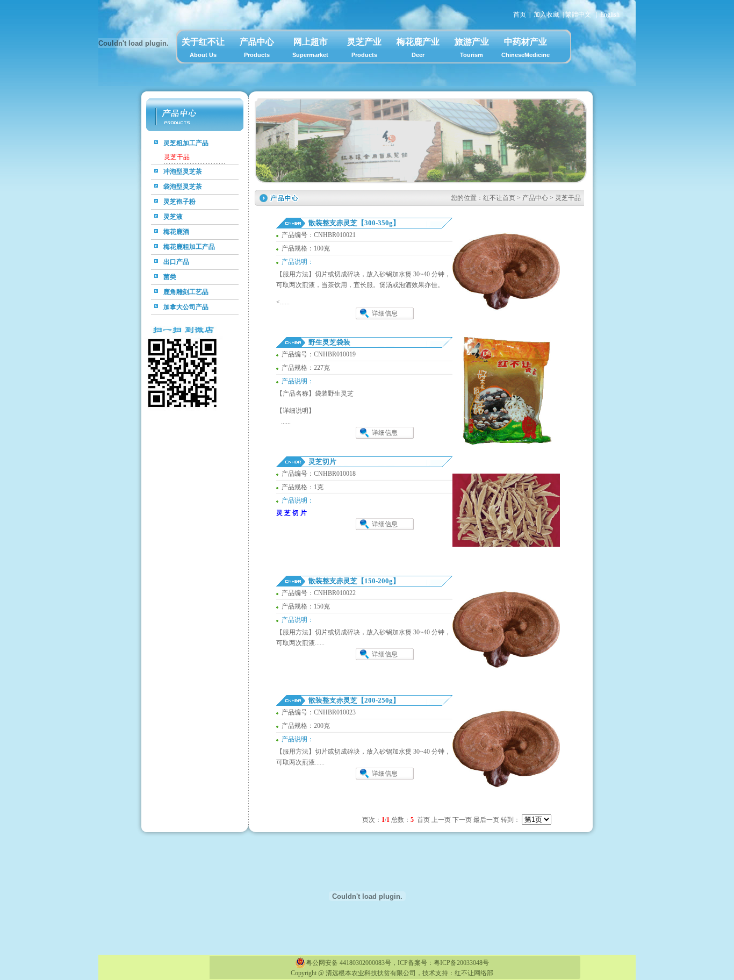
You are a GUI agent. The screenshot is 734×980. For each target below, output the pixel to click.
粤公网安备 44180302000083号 (348, 963)
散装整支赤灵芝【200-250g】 (354, 700)
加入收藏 (546, 14)
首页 (519, 14)
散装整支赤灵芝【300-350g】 (354, 223)
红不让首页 (499, 198)
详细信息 (385, 313)
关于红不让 (203, 47)
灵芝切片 (322, 461)
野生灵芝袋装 (329, 342)
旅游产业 (472, 47)
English (610, 14)
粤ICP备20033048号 (461, 963)
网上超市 (310, 47)
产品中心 (257, 47)
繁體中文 (578, 14)
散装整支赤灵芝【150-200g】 (354, 581)
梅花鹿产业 (418, 47)
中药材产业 (525, 47)
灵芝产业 (364, 47)
